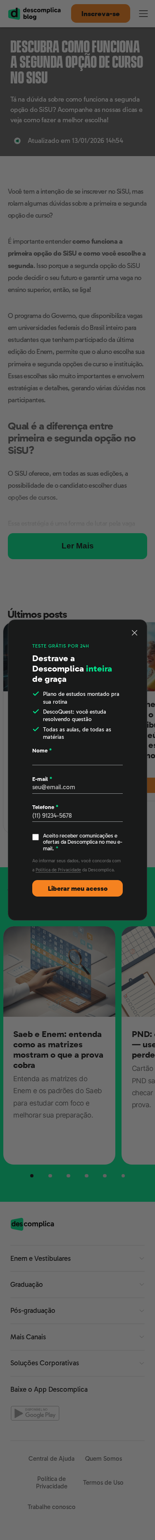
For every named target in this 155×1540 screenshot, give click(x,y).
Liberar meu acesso (77, 888)
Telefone (45, 807)
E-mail (42, 779)
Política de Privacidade (58, 870)
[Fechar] (135, 633)
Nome (42, 750)
